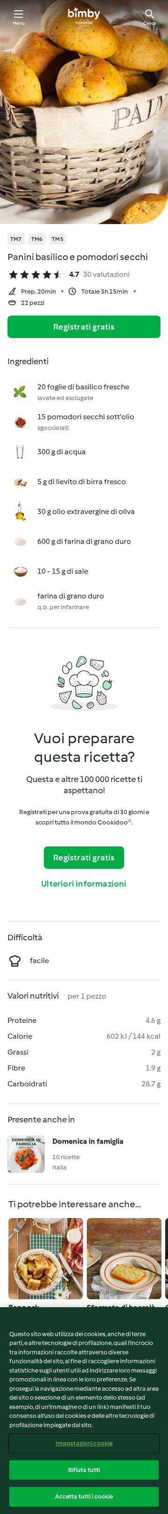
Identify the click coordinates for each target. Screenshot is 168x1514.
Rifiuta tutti (84, 1469)
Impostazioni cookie (84, 1443)
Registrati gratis (83, 327)
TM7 (16, 239)
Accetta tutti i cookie (84, 1496)
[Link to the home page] (84, 16)
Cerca (149, 23)
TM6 (37, 239)
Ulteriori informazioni (83, 884)
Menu (19, 23)
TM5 (57, 239)
